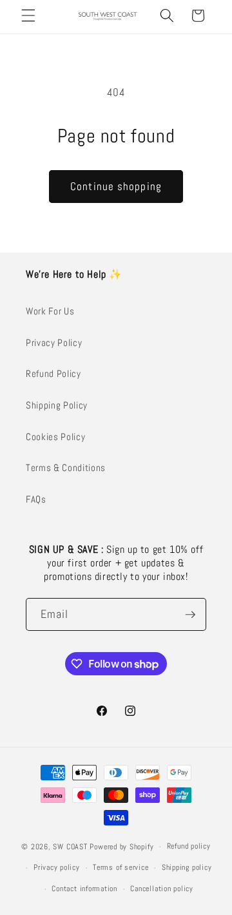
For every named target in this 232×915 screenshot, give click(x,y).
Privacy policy (57, 867)
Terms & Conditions (66, 467)
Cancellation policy (161, 888)
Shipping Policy (57, 405)
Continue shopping (116, 186)
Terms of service (120, 867)
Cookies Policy (55, 436)
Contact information (84, 888)
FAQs (36, 499)
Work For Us (50, 311)
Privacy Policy (54, 342)
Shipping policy (187, 867)
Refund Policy (53, 373)
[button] (28, 15)
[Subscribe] (190, 614)
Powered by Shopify (121, 847)
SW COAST (70, 847)
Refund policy (189, 846)
